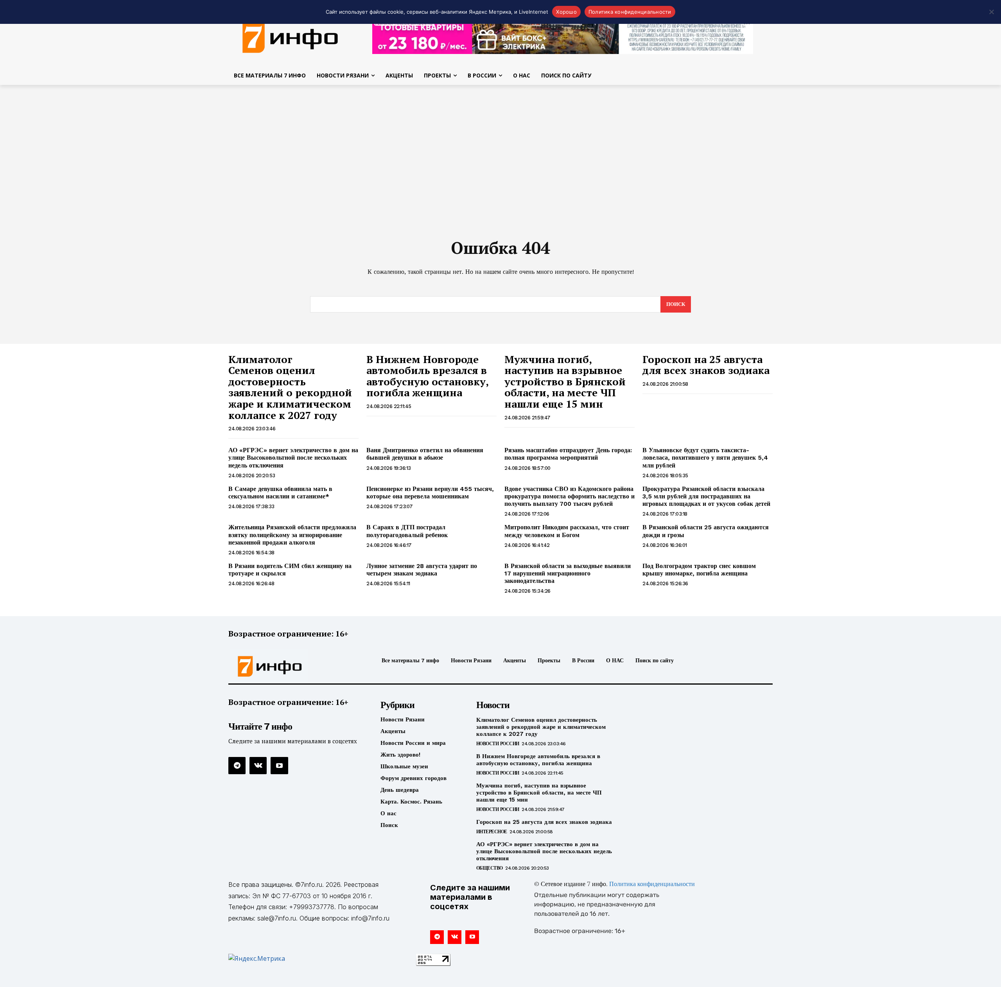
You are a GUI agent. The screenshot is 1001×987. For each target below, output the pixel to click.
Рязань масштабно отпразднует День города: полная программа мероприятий (568, 453)
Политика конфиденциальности (652, 884)
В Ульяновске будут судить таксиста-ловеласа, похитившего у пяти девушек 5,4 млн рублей (705, 457)
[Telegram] (237, 765)
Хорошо (566, 12)
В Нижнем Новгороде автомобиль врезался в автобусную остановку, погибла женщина (427, 375)
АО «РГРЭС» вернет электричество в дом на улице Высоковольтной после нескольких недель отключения (293, 457)
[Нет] (991, 12)
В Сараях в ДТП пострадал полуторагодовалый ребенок (407, 530)
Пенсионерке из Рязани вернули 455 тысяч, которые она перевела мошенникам (430, 492)
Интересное (491, 831)
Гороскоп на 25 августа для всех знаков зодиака (706, 364)
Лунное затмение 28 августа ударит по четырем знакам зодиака (421, 569)
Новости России (497, 743)
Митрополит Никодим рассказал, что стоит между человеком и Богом (566, 530)
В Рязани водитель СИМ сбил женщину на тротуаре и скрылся (290, 569)
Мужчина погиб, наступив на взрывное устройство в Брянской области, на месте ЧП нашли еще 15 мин (565, 381)
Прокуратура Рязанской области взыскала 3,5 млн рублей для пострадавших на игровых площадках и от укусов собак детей (706, 496)
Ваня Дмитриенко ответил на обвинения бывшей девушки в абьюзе (424, 453)
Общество (489, 868)
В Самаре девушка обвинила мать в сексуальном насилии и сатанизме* (280, 492)
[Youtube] (279, 765)
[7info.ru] (290, 37)
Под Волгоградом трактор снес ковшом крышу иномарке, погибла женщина (699, 569)
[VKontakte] (258, 765)
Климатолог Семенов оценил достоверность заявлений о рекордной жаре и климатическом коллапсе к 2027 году (290, 387)
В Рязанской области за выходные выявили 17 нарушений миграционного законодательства (567, 573)
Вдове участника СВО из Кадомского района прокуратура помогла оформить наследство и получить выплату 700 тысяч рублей (569, 496)
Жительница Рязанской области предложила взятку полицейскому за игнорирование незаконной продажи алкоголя (292, 534)
